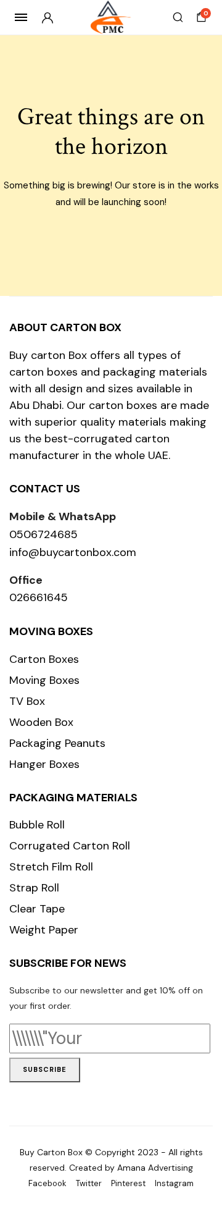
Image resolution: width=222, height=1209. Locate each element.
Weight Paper (43, 929)
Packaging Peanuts (57, 743)
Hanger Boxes (44, 764)
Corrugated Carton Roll (69, 845)
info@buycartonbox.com (72, 552)
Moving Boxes (44, 680)
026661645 (38, 597)
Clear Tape (37, 908)
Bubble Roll (37, 824)
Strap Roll (34, 887)
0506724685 (43, 534)
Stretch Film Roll (51, 866)
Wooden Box (41, 722)
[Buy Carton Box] (111, 18)
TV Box (27, 701)
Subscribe (45, 1069)
